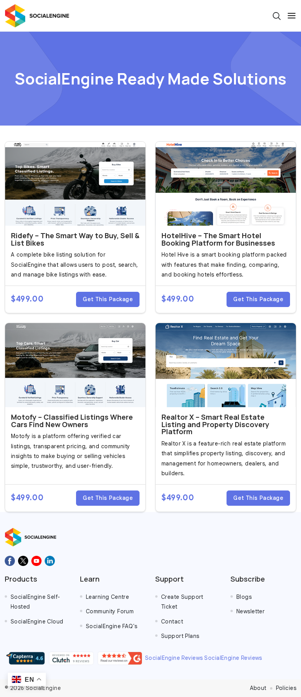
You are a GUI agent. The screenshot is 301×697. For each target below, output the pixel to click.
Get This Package (108, 299)
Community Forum (110, 611)
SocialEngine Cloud (37, 621)
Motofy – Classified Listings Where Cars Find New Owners (72, 420)
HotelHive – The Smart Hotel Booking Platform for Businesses (218, 239)
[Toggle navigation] (291, 15)
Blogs (244, 596)
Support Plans (180, 636)
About (258, 688)
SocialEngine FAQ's (112, 626)
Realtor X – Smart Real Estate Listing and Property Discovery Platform (215, 424)
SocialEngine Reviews (174, 657)
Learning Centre (107, 596)
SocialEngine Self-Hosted (35, 601)
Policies (286, 688)
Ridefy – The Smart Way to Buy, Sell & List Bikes (75, 239)
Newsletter (250, 611)
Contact (172, 621)
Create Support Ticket (182, 601)
